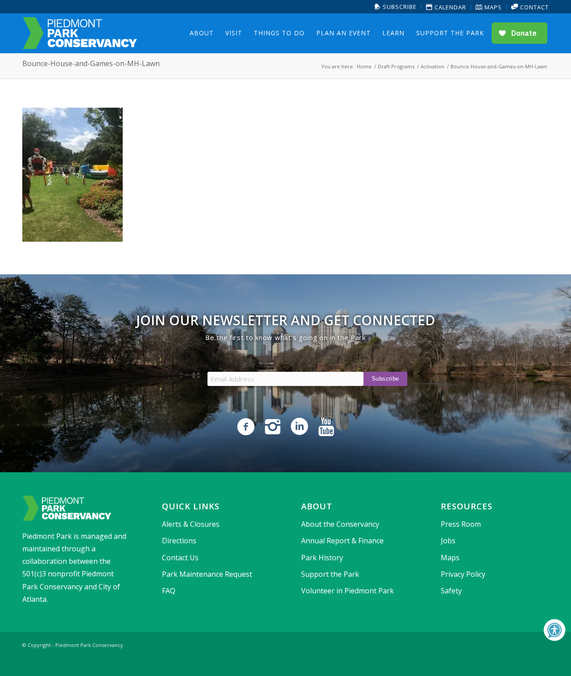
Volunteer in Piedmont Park (347, 591)
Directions (179, 541)
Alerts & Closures (190, 524)
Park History (322, 558)
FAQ (168, 591)
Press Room (461, 524)
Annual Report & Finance (342, 541)
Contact (533, 7)
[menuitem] (396, 6)
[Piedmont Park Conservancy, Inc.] (79, 33)
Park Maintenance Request (207, 574)
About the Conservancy (340, 524)
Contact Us (180, 558)
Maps (492, 7)
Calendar (449, 7)
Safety (451, 591)
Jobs (448, 541)
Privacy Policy (463, 574)
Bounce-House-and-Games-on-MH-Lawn (91, 63)
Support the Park (330, 574)
